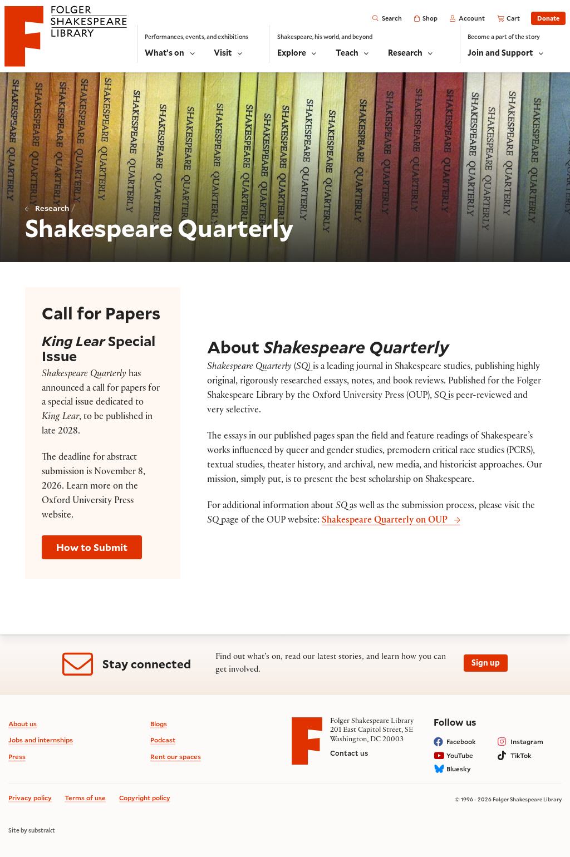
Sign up (485, 662)
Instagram (526, 741)
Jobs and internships (40, 740)
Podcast (162, 740)
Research (52, 208)
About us (22, 724)
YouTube (459, 755)
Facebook (461, 741)
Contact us (349, 752)
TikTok (521, 755)
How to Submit (91, 547)
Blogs (158, 724)
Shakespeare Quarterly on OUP (385, 521)
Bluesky (458, 769)
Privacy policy (30, 798)
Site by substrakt (31, 830)
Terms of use (85, 798)
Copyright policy (144, 798)
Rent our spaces (175, 756)
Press (17, 756)
